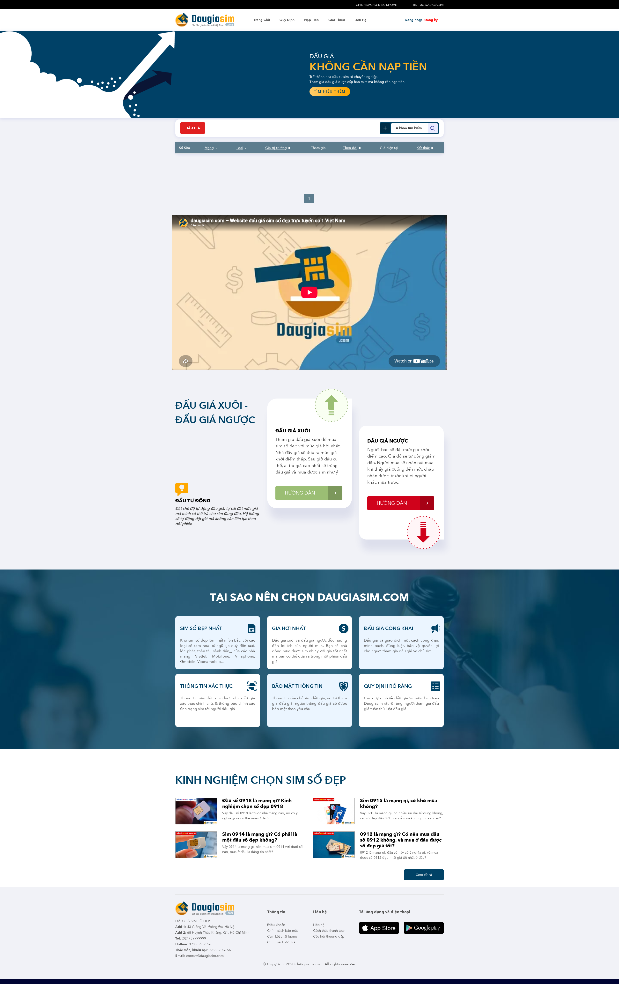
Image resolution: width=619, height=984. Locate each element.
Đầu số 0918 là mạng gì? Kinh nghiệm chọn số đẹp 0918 (257, 803)
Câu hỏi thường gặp (328, 936)
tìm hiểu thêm (135, 91)
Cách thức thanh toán (329, 930)
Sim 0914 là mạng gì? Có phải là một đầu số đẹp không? (259, 837)
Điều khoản (276, 925)
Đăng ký (431, 20)
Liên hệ (360, 20)
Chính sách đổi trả (281, 942)
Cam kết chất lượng (282, 936)
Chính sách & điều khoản (377, 5)
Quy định (287, 20)
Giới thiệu (336, 20)
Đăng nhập (413, 20)
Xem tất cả (424, 875)
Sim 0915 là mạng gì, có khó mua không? (398, 803)
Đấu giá (192, 128)
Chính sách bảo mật (282, 930)
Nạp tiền (311, 20)
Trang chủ (262, 20)
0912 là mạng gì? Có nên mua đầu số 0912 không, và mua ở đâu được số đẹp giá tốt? (401, 840)
